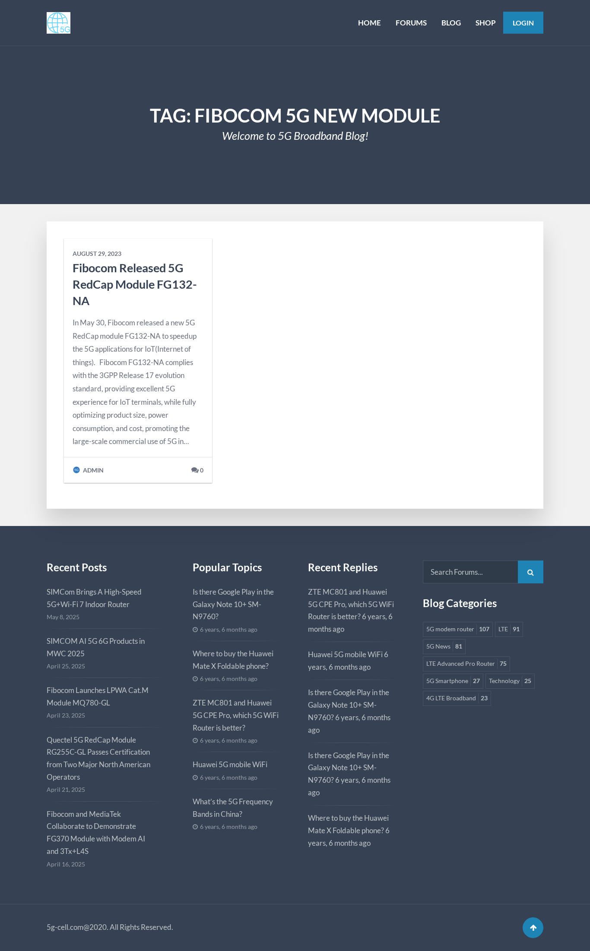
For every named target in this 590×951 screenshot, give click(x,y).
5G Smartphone (453, 680)
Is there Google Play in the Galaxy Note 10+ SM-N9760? (233, 604)
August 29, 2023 (97, 253)
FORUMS (411, 22)
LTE (509, 629)
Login (523, 23)
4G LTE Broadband (457, 698)
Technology (510, 680)
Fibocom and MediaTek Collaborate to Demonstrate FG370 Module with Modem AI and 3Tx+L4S (96, 832)
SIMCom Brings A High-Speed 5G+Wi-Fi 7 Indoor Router (94, 598)
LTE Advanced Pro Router (466, 663)
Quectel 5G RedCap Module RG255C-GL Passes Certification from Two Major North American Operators (98, 758)
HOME (369, 22)
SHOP (486, 22)
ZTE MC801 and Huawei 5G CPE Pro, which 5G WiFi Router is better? (236, 715)
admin (93, 470)
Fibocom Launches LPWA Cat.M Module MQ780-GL (98, 696)
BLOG (451, 22)
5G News (444, 646)
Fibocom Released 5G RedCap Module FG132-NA (135, 284)
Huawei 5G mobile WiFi (230, 764)
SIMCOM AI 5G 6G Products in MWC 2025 (96, 647)
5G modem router (457, 629)
